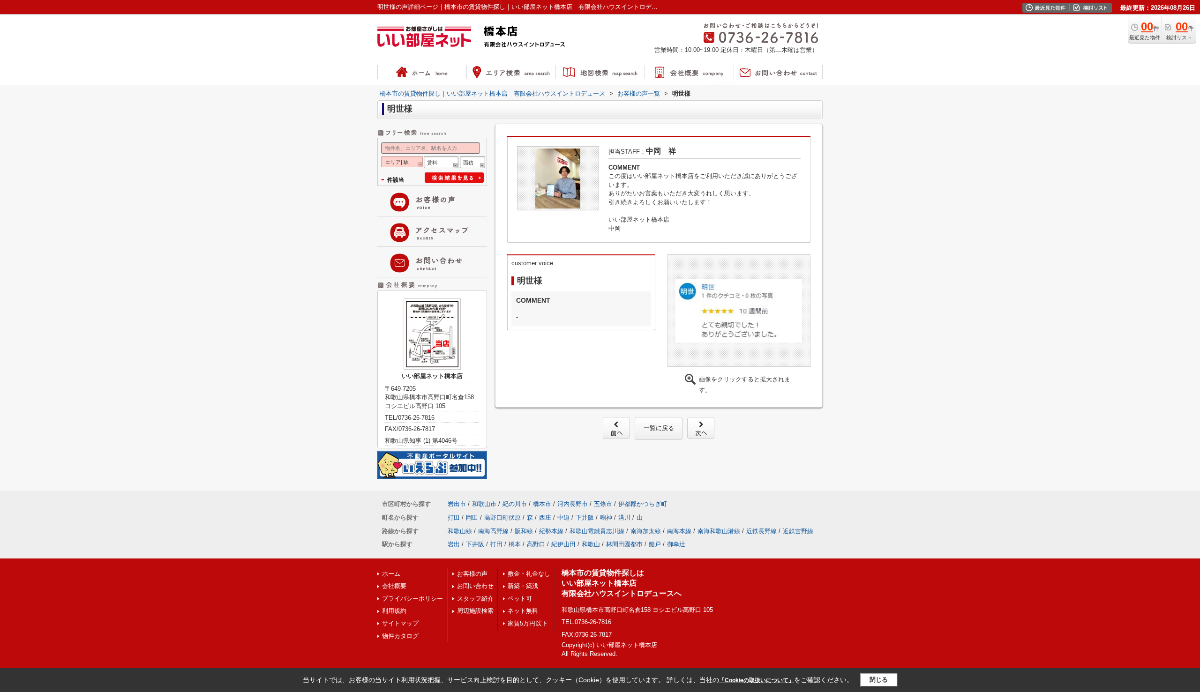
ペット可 (520, 598)
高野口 (536, 544)
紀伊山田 (563, 544)
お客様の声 (472, 573)
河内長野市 (572, 503)
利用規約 (394, 610)
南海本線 (679, 531)
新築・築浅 (523, 585)
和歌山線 (460, 531)
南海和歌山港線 (719, 531)
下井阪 (585, 517)
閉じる (879, 679)
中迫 (563, 517)
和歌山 (591, 544)
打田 (454, 517)
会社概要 (394, 585)
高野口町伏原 (502, 517)
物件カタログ (400, 636)
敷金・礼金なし (529, 573)
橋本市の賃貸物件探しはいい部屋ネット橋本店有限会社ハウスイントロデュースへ (622, 583)
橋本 (515, 544)
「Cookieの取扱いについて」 (756, 680)
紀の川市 (514, 503)
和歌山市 (484, 503)
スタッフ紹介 (475, 598)
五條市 (603, 503)
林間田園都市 (624, 544)
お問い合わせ (475, 585)
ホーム (391, 573)
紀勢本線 (551, 531)
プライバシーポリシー (412, 598)
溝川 (624, 517)
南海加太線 (645, 531)
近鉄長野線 (761, 531)
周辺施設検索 (475, 610)
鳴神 (606, 517)
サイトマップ (400, 623)
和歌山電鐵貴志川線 (597, 531)
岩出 (454, 544)
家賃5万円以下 (528, 623)
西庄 (545, 517)
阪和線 (524, 531)
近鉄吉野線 (798, 531)
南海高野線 (493, 531)
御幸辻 (676, 544)
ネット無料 (523, 610)
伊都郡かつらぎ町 (642, 503)
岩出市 (457, 503)
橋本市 (542, 503)
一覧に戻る (659, 428)
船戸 (655, 544)
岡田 (472, 517)
